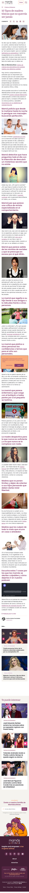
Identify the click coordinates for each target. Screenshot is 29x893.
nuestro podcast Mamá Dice (18, 94)
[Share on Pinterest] (20, 21)
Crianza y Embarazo (10, 7)
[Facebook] (6, 854)
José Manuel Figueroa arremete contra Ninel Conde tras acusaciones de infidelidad (13, 784)
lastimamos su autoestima (10, 53)
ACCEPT (19, 365)
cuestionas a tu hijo (19, 136)
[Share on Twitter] (13, 21)
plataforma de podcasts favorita (12, 605)
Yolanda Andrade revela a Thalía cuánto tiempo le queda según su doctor (14, 755)
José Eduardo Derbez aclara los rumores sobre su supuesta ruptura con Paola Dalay (13, 726)
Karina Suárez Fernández (13, 618)
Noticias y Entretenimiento (9, 646)
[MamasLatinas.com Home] (8, 2)
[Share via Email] (23, 21)
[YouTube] (22, 854)
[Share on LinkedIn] (17, 21)
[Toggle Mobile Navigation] (3, 2)
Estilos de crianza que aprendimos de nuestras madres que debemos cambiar (13, 67)
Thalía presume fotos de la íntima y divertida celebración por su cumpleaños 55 (13, 650)
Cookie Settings (9, 365)
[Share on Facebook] (10, 21)
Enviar (24, 809)
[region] (14, 362)
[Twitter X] (10, 854)
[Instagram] (18, 854)
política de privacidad (14, 814)
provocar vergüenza (13, 334)
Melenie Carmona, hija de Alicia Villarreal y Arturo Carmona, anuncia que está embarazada (14, 677)
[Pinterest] (14, 854)
